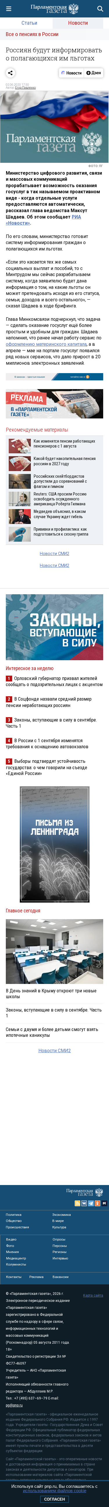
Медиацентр (16, 1258)
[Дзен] (93, 73)
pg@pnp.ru (14, 1405)
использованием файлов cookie (54, 1490)
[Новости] (71, 73)
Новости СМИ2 (54, 553)
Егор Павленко (25, 87)
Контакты (14, 1277)
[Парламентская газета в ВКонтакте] (84, 1203)
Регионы (60, 1252)
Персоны (60, 1246)
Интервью (60, 1258)
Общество (14, 1221)
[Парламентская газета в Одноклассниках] (98, 1203)
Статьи (29, 22)
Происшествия (17, 1227)
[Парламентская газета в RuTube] (104, 1203)
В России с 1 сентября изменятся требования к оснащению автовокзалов (47, 743)
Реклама (36, 1277)
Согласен (54, 1499)
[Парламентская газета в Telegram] (91, 1203)
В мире (58, 1221)
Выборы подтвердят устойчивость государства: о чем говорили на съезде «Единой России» (46, 767)
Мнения (12, 1252)
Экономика (61, 1215)
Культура (59, 1227)
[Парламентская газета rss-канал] (78, 1203)
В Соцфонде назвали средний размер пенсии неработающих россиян (49, 702)
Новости (78, 22)
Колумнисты (16, 1264)
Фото (10, 1246)
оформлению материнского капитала (46, 344)
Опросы (59, 1239)
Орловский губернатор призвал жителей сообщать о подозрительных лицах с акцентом (54, 681)
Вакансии (61, 1277)
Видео (11, 1239)
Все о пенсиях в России (32, 34)
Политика (14, 1215)
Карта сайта (93, 1295)
